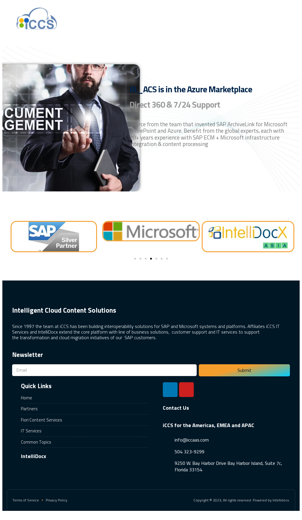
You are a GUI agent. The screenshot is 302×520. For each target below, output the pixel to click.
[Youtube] (186, 389)
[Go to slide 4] (151, 259)
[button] (230, 18)
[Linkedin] (170, 389)
